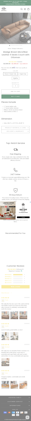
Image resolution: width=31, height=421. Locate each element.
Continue (23, 217)
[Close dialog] (30, 202)
